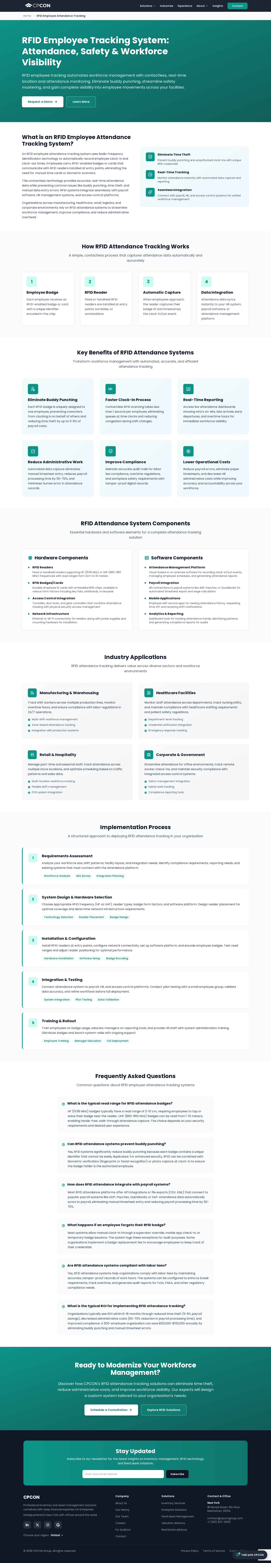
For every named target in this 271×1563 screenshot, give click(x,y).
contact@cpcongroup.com (225, 1518)
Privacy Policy (190, 1551)
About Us (121, 1503)
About (201, 6)
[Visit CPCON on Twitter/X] (37, 1525)
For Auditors (123, 1530)
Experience (185, 6)
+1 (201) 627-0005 (218, 1522)
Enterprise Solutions (174, 1510)
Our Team (122, 1516)
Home (27, 16)
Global (55, 1535)
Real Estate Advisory (174, 1530)
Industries (166, 6)
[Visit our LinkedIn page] (27, 1525)
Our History (122, 1510)
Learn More (81, 102)
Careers (120, 1523)
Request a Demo (40, 102)
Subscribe (177, 1474)
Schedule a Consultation (108, 1410)
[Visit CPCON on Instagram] (47, 1525)
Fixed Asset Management (177, 1516)
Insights (218, 6)
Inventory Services (173, 1503)
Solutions (146, 6)
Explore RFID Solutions (163, 1410)
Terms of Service (214, 1551)
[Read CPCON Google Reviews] (58, 1525)
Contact (237, 6)
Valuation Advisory (173, 1523)
